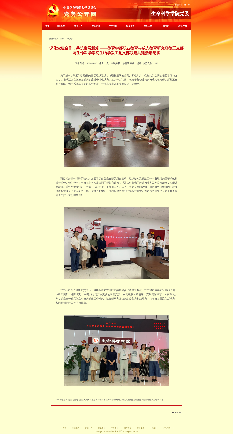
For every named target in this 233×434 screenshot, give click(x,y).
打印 (161, 400)
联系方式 (182, 26)
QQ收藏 (121, 400)
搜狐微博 (137, 400)
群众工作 (148, 26)
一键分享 (101, 400)
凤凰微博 (129, 400)
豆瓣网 (109, 400)
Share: (57, 400)
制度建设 (130, 26)
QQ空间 (79, 400)
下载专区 (165, 26)
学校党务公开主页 (182, 4)
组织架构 (61, 26)
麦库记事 (155, 400)
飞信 (74, 400)
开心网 (115, 400)
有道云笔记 (146, 400)
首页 (47, 26)
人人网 (86, 400)
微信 (70, 400)
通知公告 (78, 26)
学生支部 (113, 26)
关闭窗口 (178, 412)
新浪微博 (63, 400)
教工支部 (96, 26)
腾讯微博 (93, 400)
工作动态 (69, 38)
